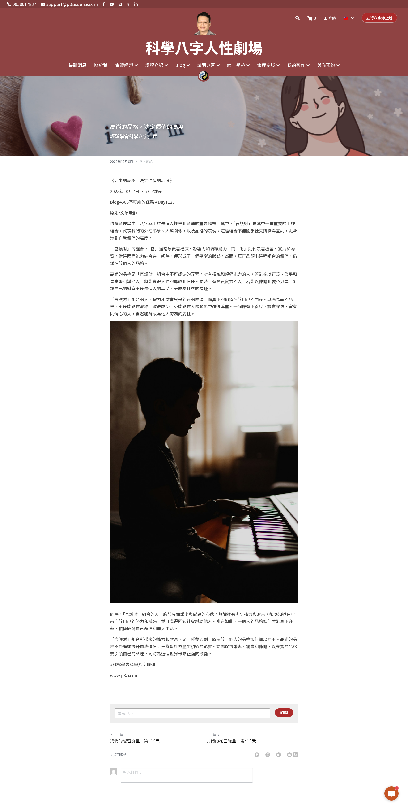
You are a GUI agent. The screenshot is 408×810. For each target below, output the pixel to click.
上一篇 (118, 734)
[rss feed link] (295, 754)
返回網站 (120, 754)
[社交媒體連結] (103, 4)
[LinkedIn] (278, 754)
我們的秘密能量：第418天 (135, 740)
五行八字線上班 (379, 18)
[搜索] (297, 18)
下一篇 (211, 734)
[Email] (289, 754)
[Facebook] (257, 754)
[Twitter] (267, 754)
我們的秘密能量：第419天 (231, 740)
